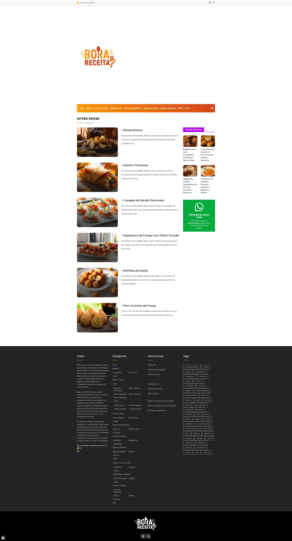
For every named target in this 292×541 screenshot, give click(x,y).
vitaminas (206, 452)
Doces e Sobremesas (132, 108)
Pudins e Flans (134, 429)
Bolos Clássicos (135, 388)
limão (198, 414)
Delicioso (188, 400)
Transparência (153, 384)
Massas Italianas (119, 452)
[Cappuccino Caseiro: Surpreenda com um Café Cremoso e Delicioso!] (190, 170)
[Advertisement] (169, 55)
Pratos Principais (120, 478)
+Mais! (180, 108)
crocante (201, 386)
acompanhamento (192, 367)
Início (82, 108)
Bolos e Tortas (101, 108)
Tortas (115, 401)
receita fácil (189, 424)
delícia (198, 400)
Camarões (118, 467)
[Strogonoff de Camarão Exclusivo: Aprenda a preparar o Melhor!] (208, 170)
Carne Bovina (118, 418)
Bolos (115, 384)
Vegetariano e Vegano (121, 474)
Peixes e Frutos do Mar (122, 463)
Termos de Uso (154, 374)
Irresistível (188, 414)
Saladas (132, 478)
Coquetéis (117, 373)
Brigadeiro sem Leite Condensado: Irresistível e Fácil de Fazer (189, 154)
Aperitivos (117, 440)
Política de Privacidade (157, 370)
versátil (187, 452)
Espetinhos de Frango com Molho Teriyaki (151, 235)
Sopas (116, 482)
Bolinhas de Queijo (136, 270)
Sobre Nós (152, 365)
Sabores (197, 433)
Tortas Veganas (135, 409)
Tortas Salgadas (135, 405)
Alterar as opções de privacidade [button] (161, 401)
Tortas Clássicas (120, 409)
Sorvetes (116, 433)
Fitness (131, 496)
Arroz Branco (189, 376)
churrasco (202, 376)
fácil (204, 405)
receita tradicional (191, 429)
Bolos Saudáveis (120, 394)
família (207, 400)
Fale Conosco (153, 394)
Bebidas (89, 108)
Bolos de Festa (135, 394)
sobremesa (189, 443)
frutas (196, 405)
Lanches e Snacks (151, 108)
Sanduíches (117, 444)
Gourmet (116, 499)
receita (207, 419)
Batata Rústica (133, 130)
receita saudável (204, 424)
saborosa (207, 433)
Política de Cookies (155, 389)
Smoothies (133, 373)
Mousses (116, 429)
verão (196, 452)
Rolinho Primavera (136, 165)
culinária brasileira (202, 391)
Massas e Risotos (168, 108)
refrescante (207, 429)
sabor (187, 433)
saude (209, 438)
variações (188, 448)
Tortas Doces (119, 405)
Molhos (131, 452)
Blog (187, 108)
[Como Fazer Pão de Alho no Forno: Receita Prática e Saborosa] (208, 141)
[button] (3, 538)
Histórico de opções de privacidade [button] (162, 406)
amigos (187, 372)
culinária (188, 391)
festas (187, 405)
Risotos (116, 455)
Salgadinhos (133, 440)
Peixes (116, 471)
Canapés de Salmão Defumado (144, 200)
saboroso (188, 438)
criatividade (189, 386)
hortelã (187, 410)
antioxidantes (200, 372)
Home (81, 123)
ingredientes (198, 410)
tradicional (201, 443)
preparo (198, 419)
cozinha (188, 381)
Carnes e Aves (116, 108)
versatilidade (201, 448)
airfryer (205, 367)
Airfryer (116, 496)
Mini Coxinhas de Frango (140, 305)
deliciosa (204, 395)
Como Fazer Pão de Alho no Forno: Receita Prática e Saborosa (208, 154)
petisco (187, 419)
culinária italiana (191, 395)
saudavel (199, 438)
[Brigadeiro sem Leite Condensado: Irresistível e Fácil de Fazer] (190, 141)
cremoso (198, 381)
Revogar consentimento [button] (157, 410)
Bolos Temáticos (120, 398)
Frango (115, 421)
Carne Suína (133, 418)
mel (206, 414)
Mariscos (132, 467)
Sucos (115, 376)
